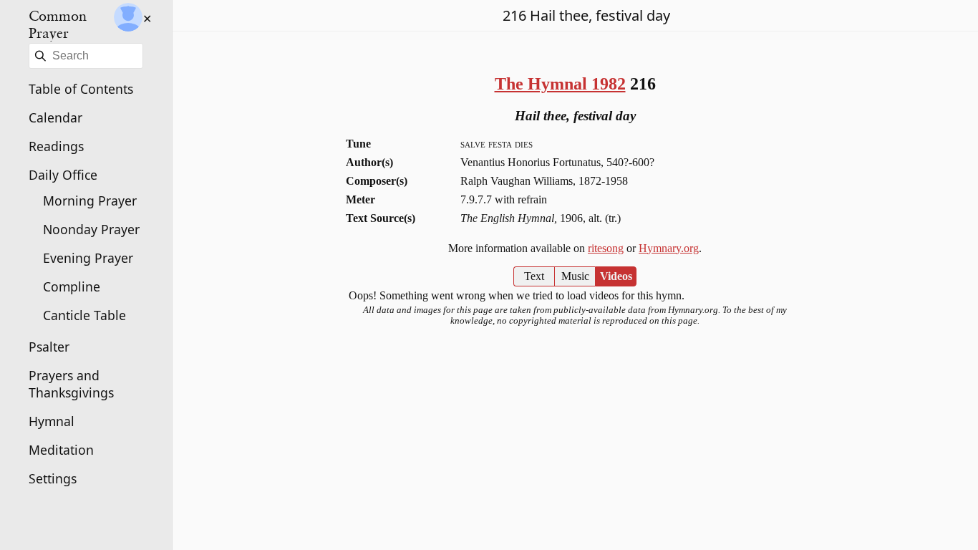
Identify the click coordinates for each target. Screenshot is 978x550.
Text (534, 276)
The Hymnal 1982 (560, 83)
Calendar (55, 117)
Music (575, 276)
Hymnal (51, 421)
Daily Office (63, 174)
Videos (616, 276)
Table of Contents (81, 88)
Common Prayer (58, 24)
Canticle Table (84, 315)
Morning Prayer (90, 200)
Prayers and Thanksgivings (71, 384)
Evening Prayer (88, 257)
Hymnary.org (669, 248)
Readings (56, 146)
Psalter (49, 346)
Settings (53, 478)
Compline (71, 286)
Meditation (61, 449)
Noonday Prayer (91, 229)
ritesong (606, 248)
